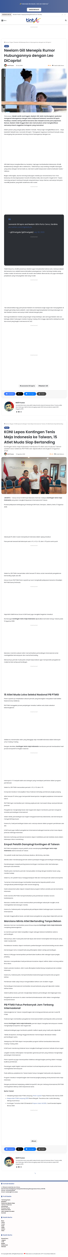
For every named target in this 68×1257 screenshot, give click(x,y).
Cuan (3, 1224)
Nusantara (4, 1238)
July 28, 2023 (39, 232)
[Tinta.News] (34, 20)
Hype (11, 42)
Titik (2, 1242)
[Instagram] (21, 412)
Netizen (3, 1246)
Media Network (34, 9)
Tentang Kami (5, 1200)
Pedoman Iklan (6, 1209)
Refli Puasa (10, 65)
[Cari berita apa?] (66, 21)
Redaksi (3, 1201)
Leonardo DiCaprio (28, 386)
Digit (2, 1226)
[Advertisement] (33, 32)
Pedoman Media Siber (8, 1203)
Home (7, 42)
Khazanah (4, 1245)
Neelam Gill (44, 386)
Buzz (2, 1221)
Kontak (3, 1213)
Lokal (3, 1222)
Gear (2, 1230)
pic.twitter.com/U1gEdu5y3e (20, 227)
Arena (3, 1229)
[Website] (17, 412)
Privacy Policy (5, 1208)
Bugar (3, 1243)
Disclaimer (4, 1206)
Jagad (3, 1240)
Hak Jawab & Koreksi (7, 1211)
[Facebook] (19, 412)
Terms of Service (6, 1205)
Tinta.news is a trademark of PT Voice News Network (40, 1254)
